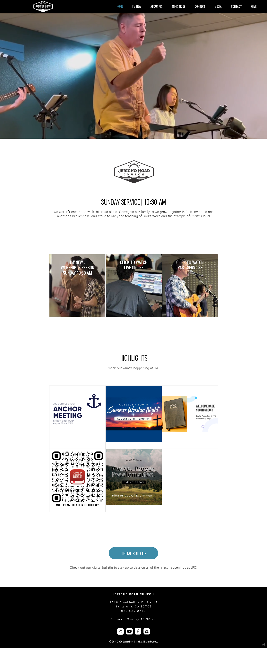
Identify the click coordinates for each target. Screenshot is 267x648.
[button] (133, 553)
